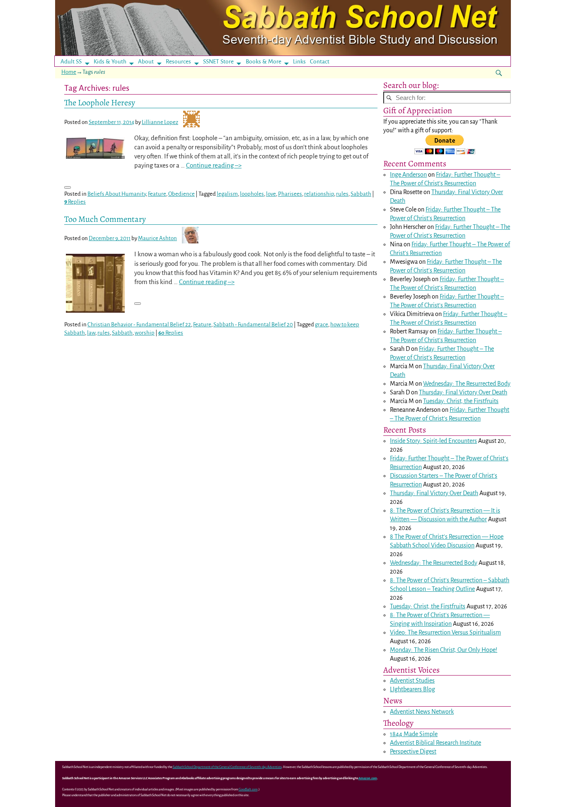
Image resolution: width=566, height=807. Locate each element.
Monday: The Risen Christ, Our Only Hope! (443, 650)
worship (145, 333)
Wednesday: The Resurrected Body (466, 383)
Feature (157, 194)
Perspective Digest (413, 751)
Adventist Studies (412, 680)
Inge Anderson (408, 174)
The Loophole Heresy (99, 102)
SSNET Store (218, 61)
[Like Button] (67, 187)
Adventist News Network (422, 711)
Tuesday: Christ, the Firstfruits (460, 401)
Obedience (181, 194)
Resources (178, 61)
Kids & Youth (110, 61)
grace (321, 324)
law (91, 333)
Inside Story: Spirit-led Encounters (433, 441)
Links (302, 61)
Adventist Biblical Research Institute (435, 742)
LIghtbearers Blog (412, 689)
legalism (227, 194)
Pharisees (290, 194)
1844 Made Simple (414, 734)
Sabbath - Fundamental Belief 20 (253, 324)
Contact (319, 61)
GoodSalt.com (248, 789)
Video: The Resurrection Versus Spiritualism (445, 632)
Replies (75, 202)
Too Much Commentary (105, 219)
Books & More (263, 61)
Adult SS (71, 61)
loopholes (252, 194)
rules (342, 194)
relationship (319, 194)
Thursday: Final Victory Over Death (463, 392)
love (271, 194)
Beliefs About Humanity (116, 194)
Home (68, 72)
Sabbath (361, 194)
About (146, 61)
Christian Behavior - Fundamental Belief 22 (139, 324)
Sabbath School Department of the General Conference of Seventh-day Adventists (227, 767)
